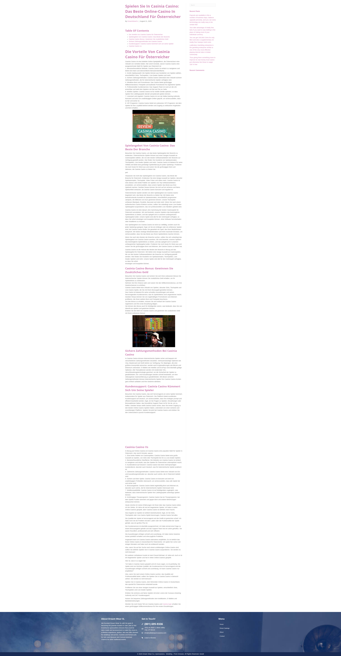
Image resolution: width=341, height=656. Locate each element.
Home (222, 624)
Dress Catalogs (224, 628)
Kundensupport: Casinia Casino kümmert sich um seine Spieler (151, 44)
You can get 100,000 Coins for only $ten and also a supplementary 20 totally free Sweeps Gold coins (202, 40)
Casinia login (167, 604)
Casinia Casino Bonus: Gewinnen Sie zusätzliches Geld (148, 39)
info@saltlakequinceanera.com (155, 633)
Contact (222, 636)
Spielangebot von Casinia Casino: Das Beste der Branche (149, 37)
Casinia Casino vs (135, 46)
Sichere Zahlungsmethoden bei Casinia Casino (145, 41)
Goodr (202, 654)
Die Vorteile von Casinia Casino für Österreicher (146, 34)
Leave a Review (150, 638)
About (221, 632)
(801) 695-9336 (153, 624)
